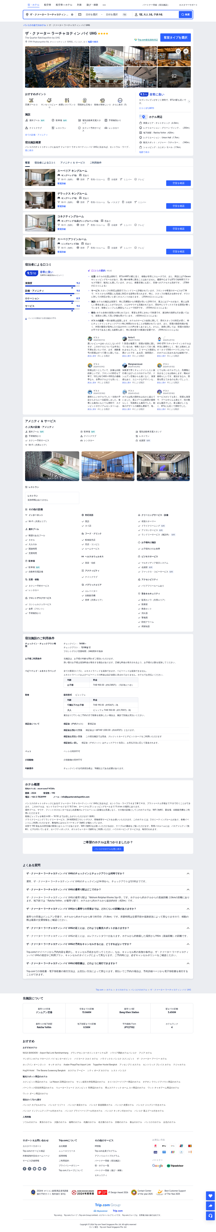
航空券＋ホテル (64, 5)
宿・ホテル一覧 (102, 1165)
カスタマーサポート (32, 1146)
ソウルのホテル (30, 1122)
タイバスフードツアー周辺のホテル (124, 1082)
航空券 (47, 5)
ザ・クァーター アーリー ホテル (152, 1059)
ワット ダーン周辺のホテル (35, 1093)
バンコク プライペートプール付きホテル (83, 1111)
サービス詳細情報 (31, 1160)
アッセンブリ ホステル (130, 1064)
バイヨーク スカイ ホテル (86, 1059)
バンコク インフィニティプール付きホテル (42, 1111)
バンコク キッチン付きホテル (118, 1111)
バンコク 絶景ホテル (124, 1105)
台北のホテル (169, 1122)
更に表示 (29, 150)
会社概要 (63, 1146)
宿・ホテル (33, 5)
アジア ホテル (145, 1053)
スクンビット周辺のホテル (35, 1082)
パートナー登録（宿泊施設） (108, 1160)
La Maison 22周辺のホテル (62, 1082)
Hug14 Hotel (28, 1070)
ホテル (109, 990)
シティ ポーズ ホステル (98, 1070)
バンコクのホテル (139, 990)
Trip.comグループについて (71, 1170)
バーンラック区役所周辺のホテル (38, 1088)
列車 (79, 5)
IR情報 (98, 1146)
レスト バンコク (118, 1070)
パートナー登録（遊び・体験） (109, 1170)
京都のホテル (121, 1122)
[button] (104, 5)
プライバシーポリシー (69, 1165)
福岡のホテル (75, 1122)
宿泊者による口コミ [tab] (45, 162)
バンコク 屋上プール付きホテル (149, 1111)
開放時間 (33, 549)
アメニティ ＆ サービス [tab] (72, 162)
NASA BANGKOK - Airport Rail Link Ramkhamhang (45, 1053)
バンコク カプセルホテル (34, 1105)
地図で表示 (144, 152)
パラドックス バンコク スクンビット (117, 1059)
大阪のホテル (60, 1122)
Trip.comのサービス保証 (34, 1151)
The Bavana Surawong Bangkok (51, 1070)
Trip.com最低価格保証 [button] (148, 40)
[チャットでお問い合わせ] (210, 1215)
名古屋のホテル (105, 1122)
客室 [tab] (27, 162)
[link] (156, 4)
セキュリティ (101, 1175)
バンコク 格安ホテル (77, 1105)
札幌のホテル (90, 1122)
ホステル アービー (76, 1070)
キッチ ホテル (54, 1064)
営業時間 (33, 553)
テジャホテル (179, 1064)
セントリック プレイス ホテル (157, 1064)
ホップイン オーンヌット (34, 1064)
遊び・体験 (92, 5)
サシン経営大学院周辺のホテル (90, 1082)
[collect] (210, 1195)
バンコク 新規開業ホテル (100, 1105)
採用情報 (63, 1156)
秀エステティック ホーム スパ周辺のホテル (125, 1088)
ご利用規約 (64, 1160)
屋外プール (34, 431)
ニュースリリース (67, 1151)
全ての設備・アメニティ (36, 135)
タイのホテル (121, 990)
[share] (210, 1205)
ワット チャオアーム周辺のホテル (163, 1088)
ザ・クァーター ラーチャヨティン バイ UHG (61, 33)
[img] (57, 67)
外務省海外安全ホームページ (36, 1156)
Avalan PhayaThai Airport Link (77, 1064)
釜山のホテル (136, 1122)
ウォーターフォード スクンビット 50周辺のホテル (79, 1088)
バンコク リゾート (56, 1105)
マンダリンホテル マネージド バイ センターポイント (47, 1059)
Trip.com (99, 990)
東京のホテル (46, 1122)
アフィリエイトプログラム (107, 1156)
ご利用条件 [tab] (96, 162)
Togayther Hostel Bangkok (105, 1064)
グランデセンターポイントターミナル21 (89, 1053)
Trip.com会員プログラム (106, 1151)
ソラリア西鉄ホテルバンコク (123, 1053)
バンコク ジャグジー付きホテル (151, 1105)
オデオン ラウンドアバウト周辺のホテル (161, 1082)
